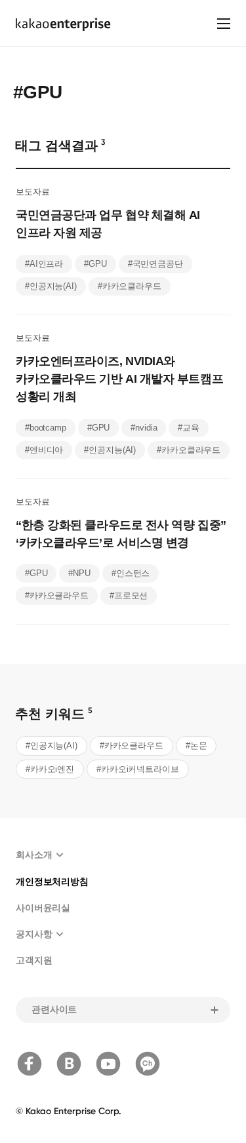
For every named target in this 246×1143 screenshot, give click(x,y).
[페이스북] (29, 1063)
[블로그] (68, 1063)
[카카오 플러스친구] (147, 1063)
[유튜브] (108, 1063)
